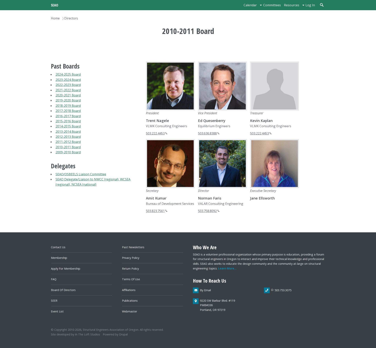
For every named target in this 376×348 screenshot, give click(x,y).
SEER (54, 300)
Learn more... (227, 268)
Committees (272, 5)
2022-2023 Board (68, 85)
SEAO (54, 5)
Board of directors (63, 290)
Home (55, 18)
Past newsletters (133, 247)
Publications (130, 300)
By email (205, 290)
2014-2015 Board (68, 126)
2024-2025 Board (68, 74)
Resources (291, 5)
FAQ (53, 279)
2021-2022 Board (68, 90)
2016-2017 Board (68, 116)
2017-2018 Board (68, 111)
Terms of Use (131, 279)
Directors (71, 18)
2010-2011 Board (68, 147)
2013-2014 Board (68, 131)
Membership (59, 258)
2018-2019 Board (68, 105)
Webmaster (129, 311)
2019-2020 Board (68, 100)
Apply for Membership (65, 268)
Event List (57, 311)
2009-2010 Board (68, 152)
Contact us (58, 247)
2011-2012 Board (68, 142)
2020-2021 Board (68, 95)
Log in (310, 5)
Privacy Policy (130, 258)
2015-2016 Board (68, 121)
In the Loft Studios (87, 334)
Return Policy (130, 268)
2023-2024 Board (68, 80)
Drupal (123, 334)
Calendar (250, 5)
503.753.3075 (283, 290)
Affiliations (129, 290)
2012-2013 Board (68, 137)
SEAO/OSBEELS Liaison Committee (81, 174)
